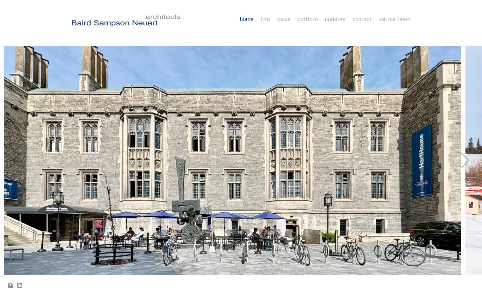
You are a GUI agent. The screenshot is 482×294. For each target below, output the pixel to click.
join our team (394, 19)
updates (335, 19)
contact (362, 19)
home (247, 19)
